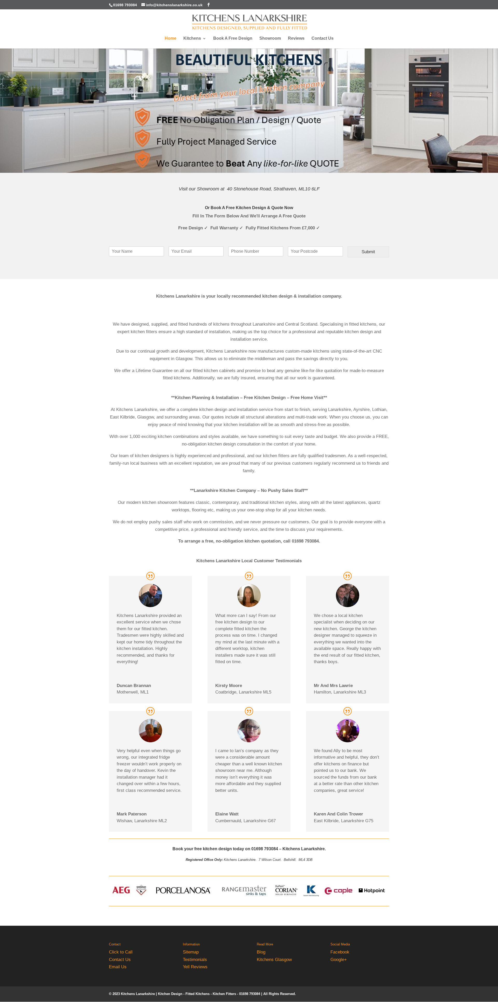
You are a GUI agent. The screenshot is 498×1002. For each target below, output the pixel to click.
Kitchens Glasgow (274, 959)
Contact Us (323, 38)
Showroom (270, 38)
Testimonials (195, 959)
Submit (368, 251)
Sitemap (191, 952)
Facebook (339, 952)
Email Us (118, 966)
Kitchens (192, 38)
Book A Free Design (232, 38)
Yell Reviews (195, 966)
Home (170, 38)
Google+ (338, 959)
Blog (261, 952)
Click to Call (121, 952)
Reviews (296, 38)
